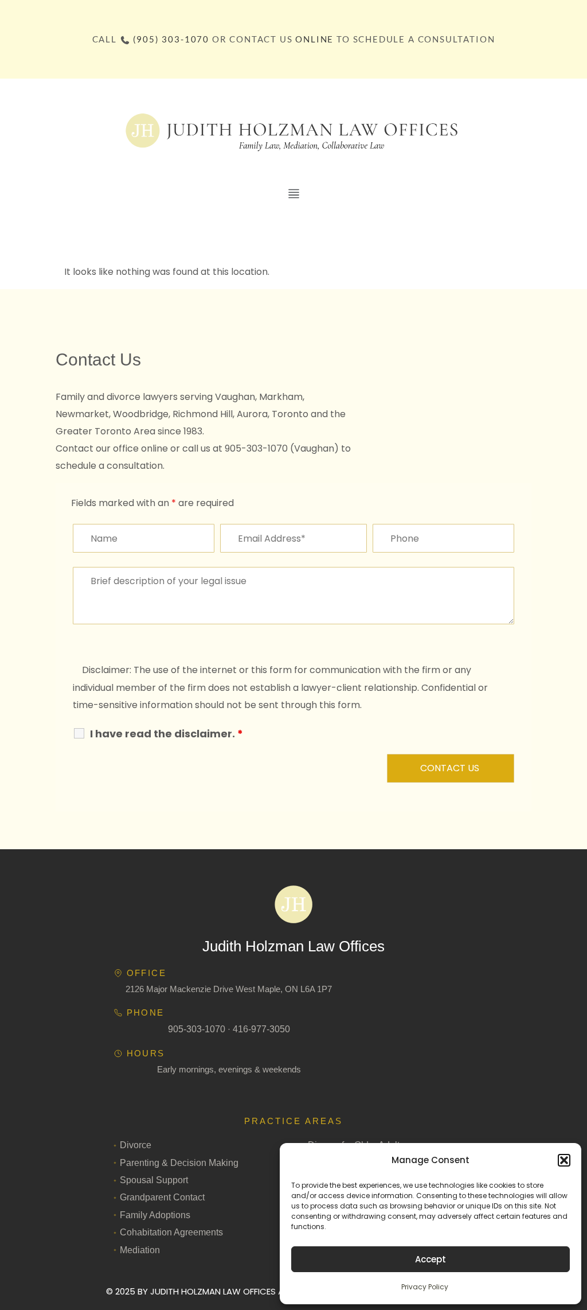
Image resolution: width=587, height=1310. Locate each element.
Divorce (135, 1145)
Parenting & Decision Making (179, 1163)
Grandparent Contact (162, 1197)
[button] (564, 1160)
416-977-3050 (261, 1029)
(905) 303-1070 (171, 39)
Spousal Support (154, 1180)
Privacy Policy (424, 1287)
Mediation (140, 1250)
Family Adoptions (155, 1215)
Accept (430, 1259)
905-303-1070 (196, 1029)
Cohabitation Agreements (171, 1232)
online (314, 39)
